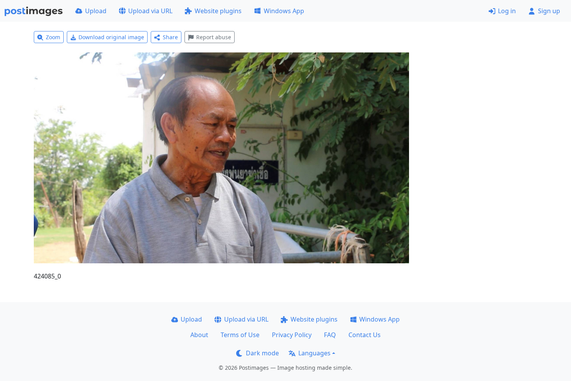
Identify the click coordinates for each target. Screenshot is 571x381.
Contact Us (364, 335)
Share (170, 37)
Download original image (111, 37)
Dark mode (262, 353)
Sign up (549, 11)
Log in (507, 11)
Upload (95, 11)
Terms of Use (240, 335)
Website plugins (218, 11)
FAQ (330, 335)
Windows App (284, 11)
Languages (314, 353)
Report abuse (213, 37)
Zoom (53, 37)
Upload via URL (150, 11)
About (199, 335)
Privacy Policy (292, 335)
